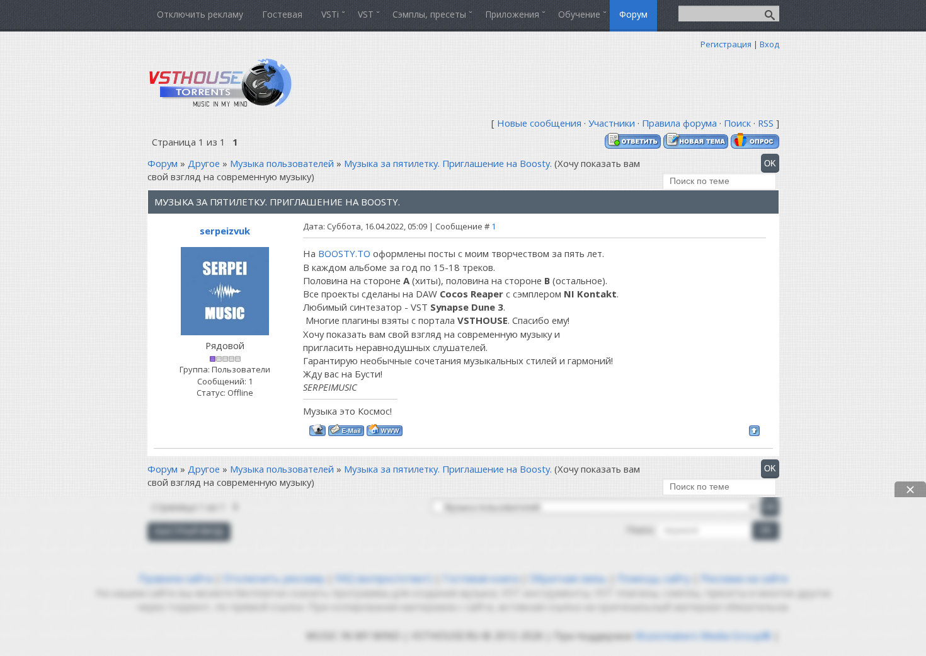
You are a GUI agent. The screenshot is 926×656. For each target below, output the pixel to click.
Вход (769, 44)
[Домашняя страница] (385, 430)
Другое (204, 163)
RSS (766, 123)
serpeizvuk (225, 230)
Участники (611, 123)
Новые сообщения (539, 123)
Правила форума (679, 123)
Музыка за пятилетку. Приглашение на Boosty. (448, 163)
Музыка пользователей (282, 163)
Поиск (737, 123)
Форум (162, 163)
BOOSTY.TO (344, 253)
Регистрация (726, 44)
